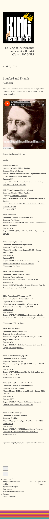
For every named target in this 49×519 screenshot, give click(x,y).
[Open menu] (5, 468)
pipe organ (26, 443)
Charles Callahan (16, 171)
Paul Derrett (15, 220)
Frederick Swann (17, 277)
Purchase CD (8, 179)
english (13, 443)
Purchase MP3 (8, 258)
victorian (41, 443)
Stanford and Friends (16, 78)
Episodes (6, 443)
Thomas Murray (17, 361)
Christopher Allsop (18, 334)
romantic (34, 443)
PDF (14, 209)
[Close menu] (5, 474)
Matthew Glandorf (18, 388)
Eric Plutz (14, 418)
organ (19, 443)
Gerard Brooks (16, 247)
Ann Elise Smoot (17, 302)
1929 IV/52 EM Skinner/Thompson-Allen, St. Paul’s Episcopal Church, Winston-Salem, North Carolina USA (24, 317)
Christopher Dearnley (18, 196)
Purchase (16, 266)
